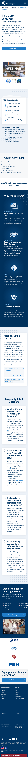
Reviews (3, 718)
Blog (16, 690)
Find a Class (12, 48)
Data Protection (19, 718)
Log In (2, 698)
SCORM (9, 468)
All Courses (5, 7)
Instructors (3, 694)
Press (2, 720)
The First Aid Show (5, 724)
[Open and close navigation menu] (25, 3)
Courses (3, 690)
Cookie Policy (18, 722)
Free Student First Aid (6, 726)
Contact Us (17, 692)
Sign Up (3, 696)
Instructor (14, 7)
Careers (3, 722)
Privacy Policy (18, 716)
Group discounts (6, 51)
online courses (19, 480)
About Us (3, 716)
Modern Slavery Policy (20, 724)
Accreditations (18, 696)
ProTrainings (16, 742)
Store (16, 694)
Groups (2, 692)
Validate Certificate (19, 698)
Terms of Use (18, 720)
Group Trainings (13, 615)
